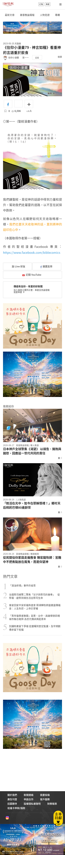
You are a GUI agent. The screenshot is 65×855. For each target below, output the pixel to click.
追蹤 (37, 57)
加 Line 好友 (18, 266)
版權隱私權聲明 (32, 803)
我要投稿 (45, 795)
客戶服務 (45, 799)
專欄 (57, 14)
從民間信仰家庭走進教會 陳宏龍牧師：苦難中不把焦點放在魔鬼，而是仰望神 (32, 559)
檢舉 (60, 56)
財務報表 (52, 803)
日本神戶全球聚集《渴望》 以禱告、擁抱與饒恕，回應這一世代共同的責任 (32, 451)
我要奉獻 (18, 292)
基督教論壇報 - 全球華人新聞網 (8, 4)
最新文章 (10, 14)
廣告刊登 (12, 799)
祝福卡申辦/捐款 (16, 808)
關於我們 (12, 795)
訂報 (41, 4)
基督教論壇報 (27, 14)
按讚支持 (47, 266)
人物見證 (45, 14)
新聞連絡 (28, 795)
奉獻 (47, 4)
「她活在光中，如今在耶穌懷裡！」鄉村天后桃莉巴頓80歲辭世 (31, 505)
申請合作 (28, 799)
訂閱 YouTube (33, 274)
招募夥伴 (12, 803)
